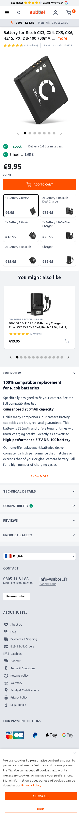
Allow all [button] (41, 796)
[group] (13, 45)
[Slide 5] (33, 357)
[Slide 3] (25, 357)
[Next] (61, 133)
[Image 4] (39, 133)
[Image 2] (29, 133)
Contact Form (48, 584)
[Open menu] (8, 12)
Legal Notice (18, 704)
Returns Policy (20, 675)
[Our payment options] (14, 735)
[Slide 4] (29, 357)
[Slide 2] (21, 357)
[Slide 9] (50, 357)
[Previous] (18, 133)
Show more (39, 476)
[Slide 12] (62, 357)
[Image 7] (54, 133)
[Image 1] (24, 133)
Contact (15, 661)
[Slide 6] (37, 357)
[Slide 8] (46, 357)
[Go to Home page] (37, 11)
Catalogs (16, 653)
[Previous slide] (10, 357)
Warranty (16, 683)
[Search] (19, 12)
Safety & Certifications (25, 690)
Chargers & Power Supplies (26, 319)
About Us (16, 624)
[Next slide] (68, 357)
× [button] (74, 753)
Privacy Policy (19, 697)
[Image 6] (49, 133)
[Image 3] (34, 133)
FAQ (13, 632)
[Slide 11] (58, 357)
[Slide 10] (54, 357)
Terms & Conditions (23, 668)
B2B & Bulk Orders (22, 646)
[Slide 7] (42, 357)
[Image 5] (44, 133)
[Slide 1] (17, 357)
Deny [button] (41, 808)
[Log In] (55, 12)
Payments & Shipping (24, 639)
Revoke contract (16, 596)
